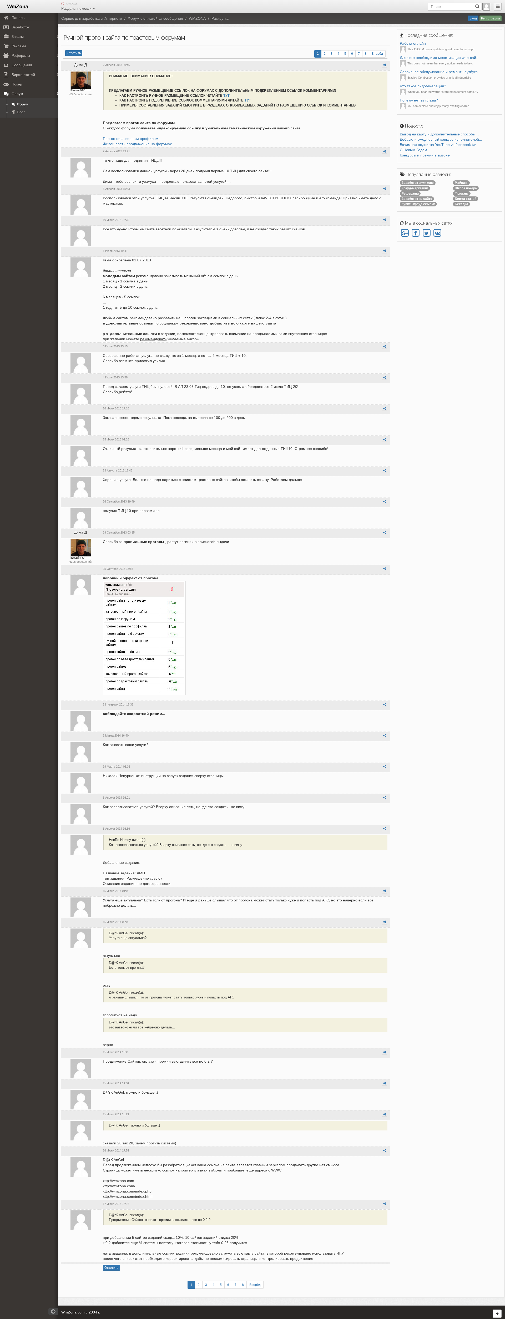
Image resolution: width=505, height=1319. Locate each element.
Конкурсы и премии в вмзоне (425, 155)
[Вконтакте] (437, 233)
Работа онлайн (413, 43)
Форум (22, 104)
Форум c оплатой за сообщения (155, 18)
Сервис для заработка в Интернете (91, 18)
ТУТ (226, 96)
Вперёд (377, 53)
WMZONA (197, 18)
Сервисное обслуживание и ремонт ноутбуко (439, 72)
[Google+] (405, 233)
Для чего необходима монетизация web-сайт (439, 57)
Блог (20, 112)
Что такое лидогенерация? (423, 86)
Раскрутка (220, 18)
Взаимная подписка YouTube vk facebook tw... (439, 145)
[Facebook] (415, 233)
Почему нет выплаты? (419, 100)
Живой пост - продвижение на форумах (137, 144)
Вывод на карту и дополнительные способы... (439, 134)
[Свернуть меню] (498, 7)
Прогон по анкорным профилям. (131, 138)
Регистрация (490, 18)
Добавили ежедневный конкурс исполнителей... (441, 139)
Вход (473, 18)
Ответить (74, 53)
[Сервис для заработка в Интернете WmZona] (17, 6)
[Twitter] (426, 233)
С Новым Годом (413, 150)
